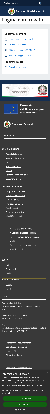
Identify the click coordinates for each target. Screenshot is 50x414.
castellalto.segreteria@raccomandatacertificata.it (24, 327)
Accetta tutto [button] (24, 398)
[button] (25, 409)
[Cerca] (44, 11)
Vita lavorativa (12, 199)
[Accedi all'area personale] (40, 3)
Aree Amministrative (15, 158)
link (10, 393)
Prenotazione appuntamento (18, 342)
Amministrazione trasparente (19, 367)
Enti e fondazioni (13, 166)
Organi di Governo (14, 154)
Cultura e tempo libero (15, 195)
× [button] (47, 373)
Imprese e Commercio (15, 203)
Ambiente (14, 241)
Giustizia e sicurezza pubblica (23, 232)
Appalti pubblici (12, 207)
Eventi (9, 288)
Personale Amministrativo (17, 174)
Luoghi (9, 284)
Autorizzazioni (16, 249)
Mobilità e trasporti (14, 216)
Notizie (9, 265)
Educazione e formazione (21, 228)
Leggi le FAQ (11, 351)
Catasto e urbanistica (15, 212)
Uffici (8, 162)
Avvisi (8, 273)
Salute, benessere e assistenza (23, 245)
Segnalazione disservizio (16, 346)
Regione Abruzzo (11, 3)
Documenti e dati (13, 178)
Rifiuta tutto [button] (25, 404)
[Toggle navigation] (5, 11)
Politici (9, 170)
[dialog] (25, 392)
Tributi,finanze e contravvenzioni (24, 236)
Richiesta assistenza (15, 355)
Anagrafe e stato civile (15, 191)
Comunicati (11, 269)
